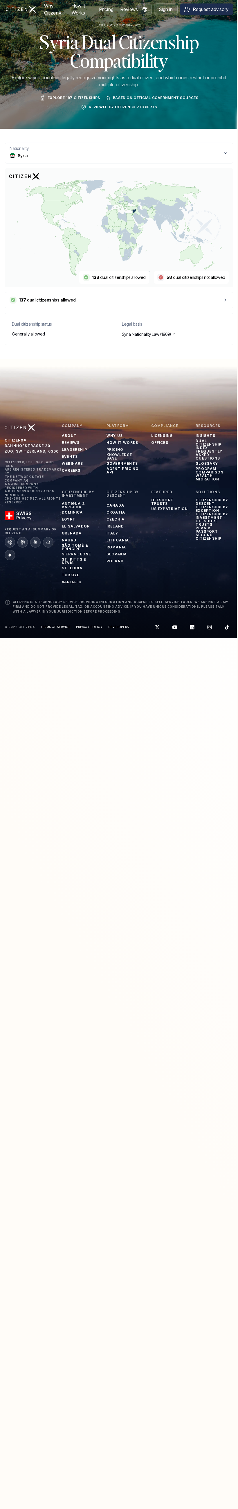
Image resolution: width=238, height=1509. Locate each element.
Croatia (116, 512)
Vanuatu (72, 582)
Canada (115, 505)
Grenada (72, 533)
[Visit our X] (157, 627)
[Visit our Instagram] (209, 627)
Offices (159, 442)
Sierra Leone (76, 554)
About (69, 435)
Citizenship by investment (212, 515)
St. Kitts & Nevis (74, 561)
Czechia (116, 519)
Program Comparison (209, 470)
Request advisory (210, 9)
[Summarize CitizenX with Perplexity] (22, 542)
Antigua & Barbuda (73, 505)
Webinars (72, 463)
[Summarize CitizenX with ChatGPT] (10, 542)
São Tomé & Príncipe (75, 547)
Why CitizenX (53, 9)
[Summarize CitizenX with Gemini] (10, 555)
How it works (122, 442)
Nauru (69, 540)
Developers (118, 627)
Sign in (166, 9)
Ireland (115, 526)
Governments (122, 463)
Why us (115, 435)
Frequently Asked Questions (209, 455)
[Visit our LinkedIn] (192, 627)
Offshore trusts (162, 501)
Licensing (162, 435)
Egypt (68, 519)
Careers (71, 470)
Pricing (106, 9)
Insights (205, 435)
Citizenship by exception (212, 508)
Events (70, 456)
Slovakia (117, 554)
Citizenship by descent (212, 501)
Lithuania (118, 540)
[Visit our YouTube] (174, 627)
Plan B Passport (207, 529)
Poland (115, 561)
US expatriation (169, 509)
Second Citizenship (208, 536)
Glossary (207, 463)
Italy (112, 533)
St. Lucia (72, 568)
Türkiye (70, 575)
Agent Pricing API (123, 470)
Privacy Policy (89, 627)
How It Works (78, 9)
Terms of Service (56, 627)
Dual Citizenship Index (208, 444)
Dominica (72, 512)
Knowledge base (119, 456)
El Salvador (76, 526)
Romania (116, 547)
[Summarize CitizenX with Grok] (48, 542)
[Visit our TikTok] (227, 627)
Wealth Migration (207, 477)
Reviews (129, 9)
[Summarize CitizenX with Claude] (35, 542)
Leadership (74, 449)
